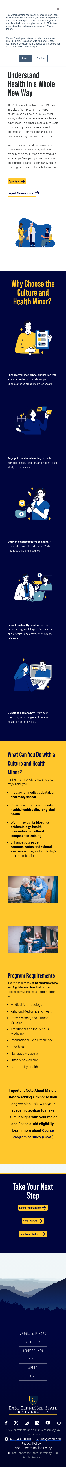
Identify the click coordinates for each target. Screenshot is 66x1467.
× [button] (58, 7)
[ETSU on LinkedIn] (36, 1424)
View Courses (30, 1221)
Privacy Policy (31, 1443)
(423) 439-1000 (20, 1439)
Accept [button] (25, 58)
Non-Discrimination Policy (33, 1448)
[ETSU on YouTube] (46, 1424)
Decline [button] (41, 58)
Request (33, 1351)
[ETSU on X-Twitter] (15, 1424)
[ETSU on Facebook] (5, 1424)
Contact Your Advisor (30, 1208)
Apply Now (14, 181)
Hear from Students (30, 1234)
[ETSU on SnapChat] (57, 1424)
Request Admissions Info (20, 193)
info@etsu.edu (50, 1439)
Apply (33, 1368)
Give (33, 1376)
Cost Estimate (33, 1342)
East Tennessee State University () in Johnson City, (33, 1405)
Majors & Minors (33, 1334)
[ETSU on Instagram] (25, 1424)
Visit (33, 1359)
